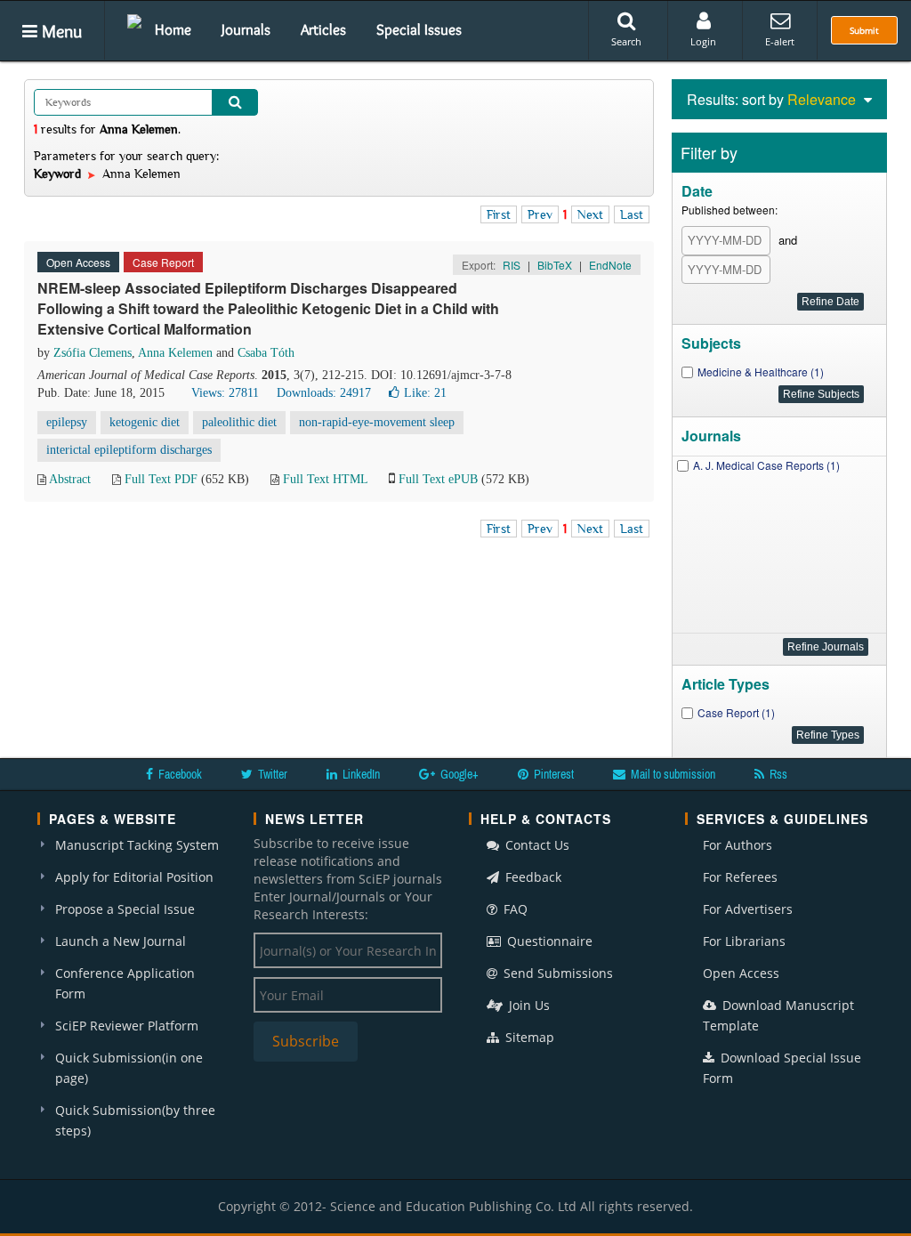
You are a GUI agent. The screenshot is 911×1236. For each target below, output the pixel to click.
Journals (246, 29)
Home (173, 29)
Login (703, 41)
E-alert (779, 41)
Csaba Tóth (266, 352)
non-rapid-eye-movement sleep (377, 422)
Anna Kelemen (175, 352)
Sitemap (528, 1037)
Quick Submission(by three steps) (135, 1120)
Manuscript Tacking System (137, 844)
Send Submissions (556, 973)
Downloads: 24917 (324, 393)
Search (626, 41)
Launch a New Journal (120, 941)
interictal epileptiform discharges (129, 449)
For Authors (737, 844)
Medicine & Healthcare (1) (760, 371)
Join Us (527, 1005)
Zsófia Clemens (92, 352)
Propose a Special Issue (125, 909)
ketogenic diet (144, 422)
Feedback (531, 876)
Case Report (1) (736, 712)
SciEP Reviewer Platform (126, 1025)
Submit (864, 30)
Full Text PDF (161, 479)
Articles (323, 29)
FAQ (514, 909)
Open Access (741, 973)
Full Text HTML (325, 479)
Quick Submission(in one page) (129, 1068)
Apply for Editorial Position (134, 876)
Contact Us (535, 844)
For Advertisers (748, 909)
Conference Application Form (125, 983)
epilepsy (66, 422)
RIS (511, 264)
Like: (425, 393)
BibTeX (554, 264)
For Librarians (744, 941)
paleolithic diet (239, 422)
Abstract (70, 479)
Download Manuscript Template (778, 1015)
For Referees (740, 876)
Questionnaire (548, 941)
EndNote (610, 264)
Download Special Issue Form (782, 1068)
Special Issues (419, 29)
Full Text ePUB (438, 479)
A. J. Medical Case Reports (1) (766, 465)
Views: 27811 (225, 393)
